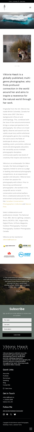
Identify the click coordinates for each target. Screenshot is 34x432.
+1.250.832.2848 (8, 399)
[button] (30, 7)
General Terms (18, 424)
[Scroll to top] (30, 429)
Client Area (22, 1)
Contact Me (6, 385)
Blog (4, 383)
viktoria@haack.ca (9, 240)
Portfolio (5, 376)
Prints (10, 1)
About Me (6, 373)
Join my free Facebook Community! (13, 411)
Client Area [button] (8, 388)
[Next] (29, 52)
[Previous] (5, 52)
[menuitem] (10, 1)
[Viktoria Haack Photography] (5, 7)
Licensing (15, 1)
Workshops (6, 378)
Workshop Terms (7, 424)
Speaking (6, 380)
